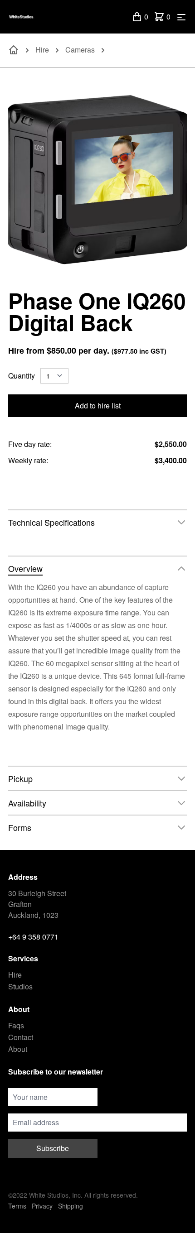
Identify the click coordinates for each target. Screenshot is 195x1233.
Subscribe (52, 1148)
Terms (17, 1205)
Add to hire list (98, 405)
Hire (42, 49)
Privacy (42, 1205)
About (17, 1049)
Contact (20, 1037)
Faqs (16, 1025)
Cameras (80, 49)
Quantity (21, 375)
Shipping (70, 1205)
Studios (20, 986)
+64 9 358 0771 (33, 936)
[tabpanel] (97, 179)
